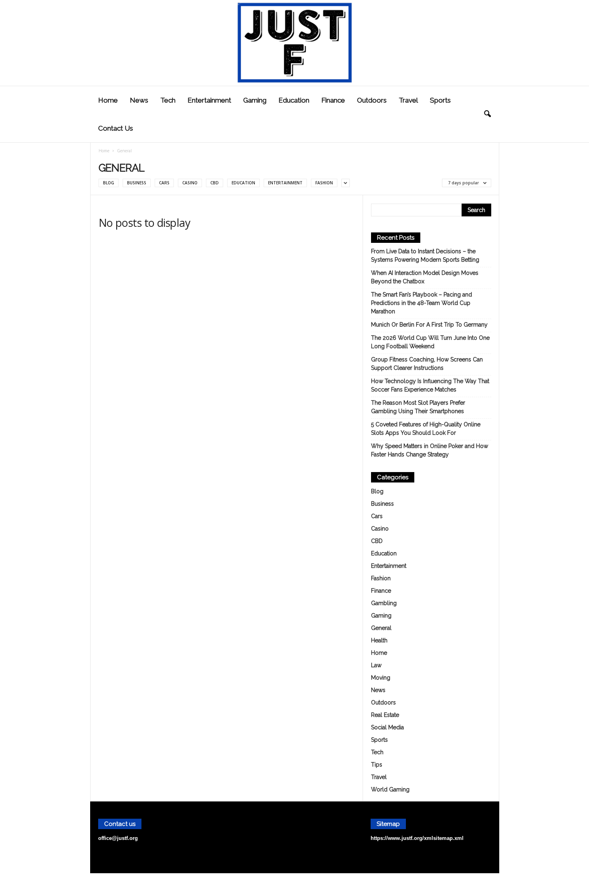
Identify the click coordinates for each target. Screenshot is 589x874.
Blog (108, 183)
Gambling (384, 603)
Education (293, 100)
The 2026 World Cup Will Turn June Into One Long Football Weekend (430, 342)
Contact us (115, 128)
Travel (408, 100)
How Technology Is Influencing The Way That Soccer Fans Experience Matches (430, 385)
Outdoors (372, 100)
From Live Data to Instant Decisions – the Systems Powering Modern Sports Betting (425, 255)
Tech (167, 100)
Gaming (254, 100)
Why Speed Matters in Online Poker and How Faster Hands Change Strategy (429, 450)
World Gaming (390, 789)
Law (376, 665)
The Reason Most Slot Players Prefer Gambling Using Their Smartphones (418, 407)
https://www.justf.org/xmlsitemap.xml (417, 838)
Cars (164, 183)
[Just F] (294, 43)
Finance (333, 100)
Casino (190, 183)
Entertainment (209, 100)
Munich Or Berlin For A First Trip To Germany (429, 324)
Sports (440, 100)
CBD (214, 183)
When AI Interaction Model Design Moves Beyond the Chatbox (424, 277)
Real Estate (385, 715)
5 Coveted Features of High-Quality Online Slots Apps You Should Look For (425, 428)
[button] (487, 114)
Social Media (387, 727)
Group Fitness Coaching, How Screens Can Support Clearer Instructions (427, 363)
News (139, 100)
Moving (380, 677)
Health (379, 640)
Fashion (324, 183)
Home (108, 100)
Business (136, 183)
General (381, 628)
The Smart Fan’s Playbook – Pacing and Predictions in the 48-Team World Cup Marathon (421, 303)
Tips (376, 764)
